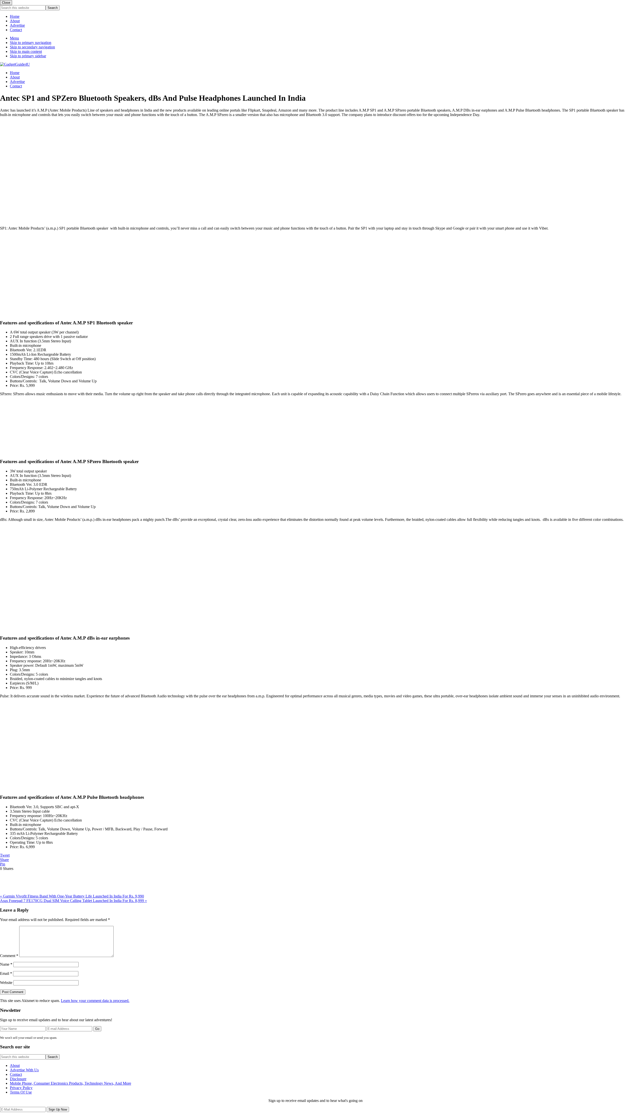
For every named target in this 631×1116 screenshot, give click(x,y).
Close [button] (6, 2)
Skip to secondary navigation (32, 47)
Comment (9, 956)
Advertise (17, 25)
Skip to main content (26, 51)
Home (14, 16)
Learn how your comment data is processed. (95, 1001)
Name (6, 964)
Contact (16, 30)
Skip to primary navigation (30, 42)
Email (6, 973)
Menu (14, 38)
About (15, 21)
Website (6, 982)
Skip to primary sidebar (28, 56)
